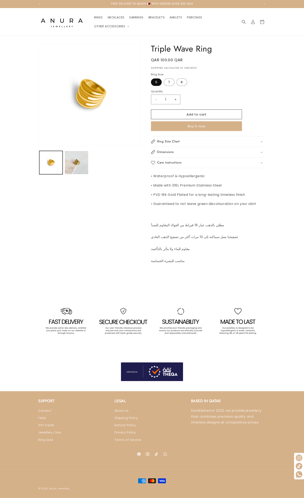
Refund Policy (125, 425)
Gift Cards (46, 425)
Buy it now (196, 126)
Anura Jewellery (59, 488)
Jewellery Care (49, 432)
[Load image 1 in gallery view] (51, 162)
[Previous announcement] (39, 4)
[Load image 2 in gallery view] (76, 162)
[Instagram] (299, 458)
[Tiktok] (299, 466)
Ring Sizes (45, 440)
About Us (121, 411)
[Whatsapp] (299, 474)
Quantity (157, 91)
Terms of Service (128, 440)
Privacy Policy (125, 432)
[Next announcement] (264, 4)
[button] (111, 26)
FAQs (42, 418)
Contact (44, 411)
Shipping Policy (126, 418)
